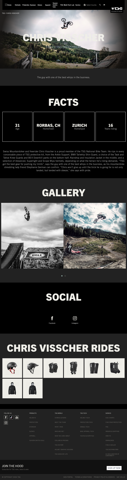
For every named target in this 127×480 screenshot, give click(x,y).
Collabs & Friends (61, 440)
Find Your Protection (114, 422)
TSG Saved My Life (61, 454)
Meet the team (60, 422)
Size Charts (110, 418)
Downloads (110, 440)
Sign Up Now (114, 468)
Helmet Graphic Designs (64, 449)
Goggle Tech (84, 427)
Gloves (32, 431)
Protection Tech (86, 422)
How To (108, 436)
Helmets (32, 418)
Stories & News (60, 418)
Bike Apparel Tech (87, 431)
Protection (33, 422)
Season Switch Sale (36, 440)
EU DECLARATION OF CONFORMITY (112, 454)
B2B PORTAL (68, 477)
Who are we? (59, 431)
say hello (121, 477)
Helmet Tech (85, 418)
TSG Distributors (112, 449)
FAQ (107, 427)
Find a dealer (111, 445)
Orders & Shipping (112, 431)
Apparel (32, 436)
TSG (3, 13)
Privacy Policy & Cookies (104, 477)
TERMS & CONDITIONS (83, 477)
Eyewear (32, 427)
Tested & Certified (87, 436)
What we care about (62, 436)
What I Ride (59, 427)
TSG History (59, 445)
